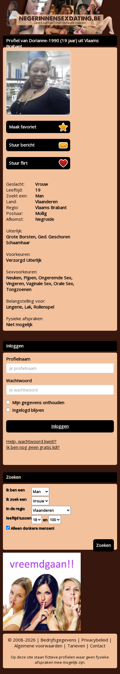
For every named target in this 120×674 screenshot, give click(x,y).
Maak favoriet (22, 127)
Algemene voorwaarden (38, 646)
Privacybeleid (94, 640)
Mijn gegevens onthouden (37, 402)
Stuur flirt (18, 163)
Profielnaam (18, 359)
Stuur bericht (22, 145)
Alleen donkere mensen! (32, 528)
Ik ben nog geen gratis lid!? (33, 447)
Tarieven (76, 646)
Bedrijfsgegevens (58, 640)
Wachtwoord (19, 380)
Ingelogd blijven (27, 410)
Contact (97, 646)
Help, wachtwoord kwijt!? (31, 441)
